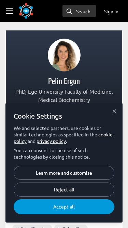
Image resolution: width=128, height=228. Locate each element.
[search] (79, 11)
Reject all (64, 189)
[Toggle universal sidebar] (9, 11)
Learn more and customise (64, 173)
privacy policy (51, 141)
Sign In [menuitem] (111, 11)
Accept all (64, 206)
